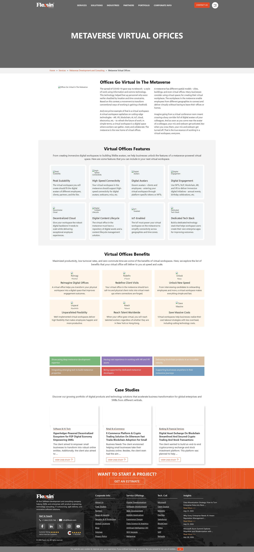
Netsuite (161, 536)
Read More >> (189, 508)
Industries (113, 5)
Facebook (42, 526)
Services (82, 5)
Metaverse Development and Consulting (87, 70)
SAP (159, 532)
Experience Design (134, 519)
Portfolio (144, 5)
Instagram (69, 526)
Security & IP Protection (105, 519)
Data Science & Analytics (137, 523)
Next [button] (210, 436)
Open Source (163, 506)
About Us (99, 502)
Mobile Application (134, 515)
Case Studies (100, 506)
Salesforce (162, 519)
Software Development (136, 506)
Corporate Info (163, 5)
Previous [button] (43, 436)
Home (52, 70)
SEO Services (132, 532)
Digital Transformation (136, 502)
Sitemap (99, 532)
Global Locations (102, 523)
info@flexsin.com (69, 520)
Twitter (60, 526)
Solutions (97, 5)
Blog (97, 527)
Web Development (134, 510)
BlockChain (162, 523)
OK (180, 549)
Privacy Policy (101, 536)
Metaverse (130, 536)
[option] (74, 436)
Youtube (78, 526)
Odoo (160, 527)
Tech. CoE (162, 495)
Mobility (161, 510)
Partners (128, 5)
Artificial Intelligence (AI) (137, 527)
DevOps (161, 515)
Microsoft (162, 502)
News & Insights (102, 515)
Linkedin (51, 526)
